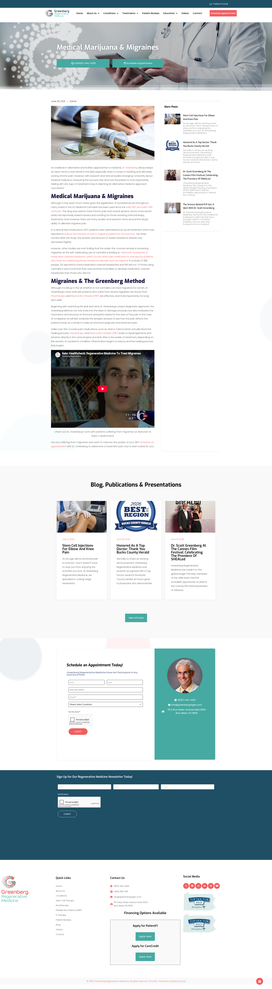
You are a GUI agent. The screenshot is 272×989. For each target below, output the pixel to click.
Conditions (109, 13)
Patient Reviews (150, 13)
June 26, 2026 (123, 539)
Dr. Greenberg (130, 167)
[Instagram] (198, 886)
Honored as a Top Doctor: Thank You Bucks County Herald (133, 549)
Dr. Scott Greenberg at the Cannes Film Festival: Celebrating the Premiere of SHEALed (200, 175)
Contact (197, 13)
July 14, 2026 (68, 539)
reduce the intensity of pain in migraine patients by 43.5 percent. (99, 234)
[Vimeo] (211, 886)
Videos (185, 13)
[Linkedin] (205, 886)
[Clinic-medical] (259, 981)
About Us (92, 13)
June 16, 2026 (177, 539)
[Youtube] (217, 886)
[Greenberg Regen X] (186, 886)
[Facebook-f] (192, 886)
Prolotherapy (58, 296)
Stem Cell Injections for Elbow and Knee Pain (78, 549)
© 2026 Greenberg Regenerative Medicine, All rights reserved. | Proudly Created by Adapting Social (136, 981)
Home (79, 13)
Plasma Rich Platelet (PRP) (85, 296)
